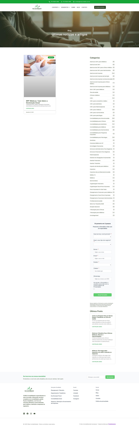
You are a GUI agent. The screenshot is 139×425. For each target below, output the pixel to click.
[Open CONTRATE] (59, 7)
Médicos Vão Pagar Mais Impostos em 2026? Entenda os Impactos (102, 352)
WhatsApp (97, 276)
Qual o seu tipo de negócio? (102, 240)
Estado (96, 262)
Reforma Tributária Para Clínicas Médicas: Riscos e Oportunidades (102, 334)
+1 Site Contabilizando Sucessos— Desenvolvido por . (97, 424)
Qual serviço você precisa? (102, 234)
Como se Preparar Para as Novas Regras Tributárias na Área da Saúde (102, 317)
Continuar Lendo (30, 108)
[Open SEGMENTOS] (69, 7)
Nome (96, 249)
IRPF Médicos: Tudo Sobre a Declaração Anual (37, 102)
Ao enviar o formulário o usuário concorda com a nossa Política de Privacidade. (101, 285)
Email (95, 255)
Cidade (96, 268)
